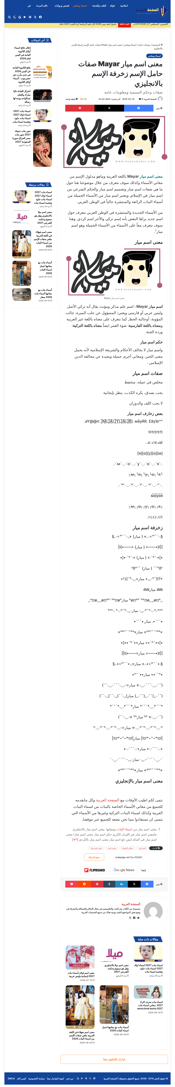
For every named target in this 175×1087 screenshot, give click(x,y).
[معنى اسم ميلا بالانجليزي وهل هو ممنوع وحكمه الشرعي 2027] (114, 953)
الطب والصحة (99, 5)
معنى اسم (112, 848)
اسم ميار (142, 848)
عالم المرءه (42, 5)
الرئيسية (156, 44)
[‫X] (130, 918)
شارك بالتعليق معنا (114, 1059)
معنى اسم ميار (96, 848)
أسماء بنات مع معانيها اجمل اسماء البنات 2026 (115, 1029)
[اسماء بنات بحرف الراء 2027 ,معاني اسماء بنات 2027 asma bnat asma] (148, 992)
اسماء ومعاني (80, 5)
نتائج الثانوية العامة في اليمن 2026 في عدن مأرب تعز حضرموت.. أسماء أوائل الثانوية (22, 74)
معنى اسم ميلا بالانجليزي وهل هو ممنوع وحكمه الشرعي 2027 (116, 968)
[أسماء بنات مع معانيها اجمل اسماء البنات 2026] (114, 1004)
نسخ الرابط (94, 857)
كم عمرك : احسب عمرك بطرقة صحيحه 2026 (94, 24)
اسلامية (124, 5)
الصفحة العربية (150, 99)
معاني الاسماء (127, 848)
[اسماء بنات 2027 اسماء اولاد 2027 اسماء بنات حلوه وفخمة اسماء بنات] (148, 953)
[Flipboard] (95, 870)
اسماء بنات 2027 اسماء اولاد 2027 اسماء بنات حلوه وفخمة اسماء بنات (148, 968)
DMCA (11, 1078)
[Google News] (124, 870)
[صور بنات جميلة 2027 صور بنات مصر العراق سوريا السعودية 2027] (42, 148)
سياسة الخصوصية (36, 1078)
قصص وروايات (62, 5)
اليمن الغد (21, 1078)
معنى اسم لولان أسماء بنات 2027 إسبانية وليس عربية (81, 974)
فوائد (112, 5)
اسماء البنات (124, 829)
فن (29, 5)
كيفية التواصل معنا (55, 1078)
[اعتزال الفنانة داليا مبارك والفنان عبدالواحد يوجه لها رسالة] (42, 95)
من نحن (69, 1078)
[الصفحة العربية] (152, 11)
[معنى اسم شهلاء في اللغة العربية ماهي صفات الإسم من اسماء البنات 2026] (80, 1007)
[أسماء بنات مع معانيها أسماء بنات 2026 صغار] (21, 294)
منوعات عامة (144, 44)
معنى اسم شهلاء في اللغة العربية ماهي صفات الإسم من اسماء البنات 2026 (82, 1035)
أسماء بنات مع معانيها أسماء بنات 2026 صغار (43, 293)
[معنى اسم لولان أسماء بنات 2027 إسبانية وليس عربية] (80, 957)
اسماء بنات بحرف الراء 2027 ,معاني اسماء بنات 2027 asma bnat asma (150, 1005)
